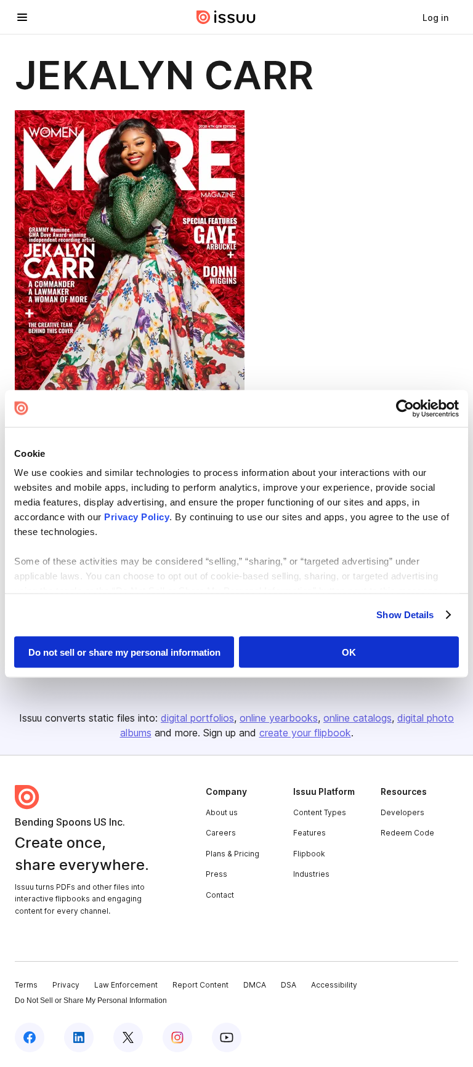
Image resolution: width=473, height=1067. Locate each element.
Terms (26, 984)
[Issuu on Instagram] (177, 1037)
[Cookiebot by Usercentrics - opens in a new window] (405, 408)
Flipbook (309, 853)
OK (349, 651)
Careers (221, 832)
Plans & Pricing (232, 853)
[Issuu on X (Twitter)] (128, 1037)
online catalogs (357, 718)
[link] (435, 17)
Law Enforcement (126, 984)
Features (309, 832)
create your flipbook (305, 733)
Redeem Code (407, 832)
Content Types (319, 812)
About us (222, 812)
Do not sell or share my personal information (124, 651)
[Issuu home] (226, 17)
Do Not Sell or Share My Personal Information (91, 1000)
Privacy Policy (136, 517)
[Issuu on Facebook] (29, 1037)
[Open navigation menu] (22, 17)
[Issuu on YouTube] (226, 1037)
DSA (288, 984)
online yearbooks (279, 718)
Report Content (200, 984)
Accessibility (334, 984)
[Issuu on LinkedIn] (79, 1037)
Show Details (405, 615)
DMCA (254, 984)
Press (216, 874)
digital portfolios (197, 718)
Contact (220, 895)
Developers (402, 812)
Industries (311, 874)
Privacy (65, 984)
